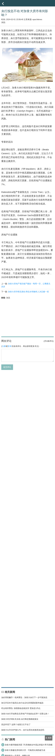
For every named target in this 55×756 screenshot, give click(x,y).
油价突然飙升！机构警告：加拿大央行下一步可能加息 (24, 697)
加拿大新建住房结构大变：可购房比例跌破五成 (25, 750)
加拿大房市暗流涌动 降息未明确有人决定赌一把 (28, 292)
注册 (4, 346)
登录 (10, 346)
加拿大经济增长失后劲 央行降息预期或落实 (19, 719)
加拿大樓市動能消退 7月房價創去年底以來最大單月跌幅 (28, 745)
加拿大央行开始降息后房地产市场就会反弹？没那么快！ (25, 714)
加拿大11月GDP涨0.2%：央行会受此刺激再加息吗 (22, 730)
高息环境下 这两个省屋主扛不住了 (16, 724)
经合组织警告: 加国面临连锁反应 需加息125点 (20, 708)
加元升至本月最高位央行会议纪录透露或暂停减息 (22, 703)
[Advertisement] (27, 317)
